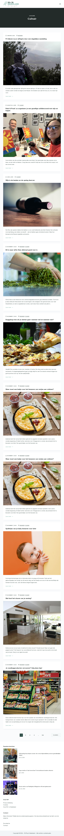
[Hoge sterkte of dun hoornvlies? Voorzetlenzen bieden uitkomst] (10, 772)
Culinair (21, 105)
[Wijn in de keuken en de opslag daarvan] (32, 205)
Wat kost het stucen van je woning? (19, 598)
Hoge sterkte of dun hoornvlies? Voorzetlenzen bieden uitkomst (36, 770)
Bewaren (20, 35)
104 (43, 735)
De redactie (6, 823)
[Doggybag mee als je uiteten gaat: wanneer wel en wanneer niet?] (32, 344)
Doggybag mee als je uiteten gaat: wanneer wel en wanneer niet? (30, 320)
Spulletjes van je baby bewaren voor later (21, 529)
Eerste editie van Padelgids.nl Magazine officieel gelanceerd (35, 786)
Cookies (5, 805)
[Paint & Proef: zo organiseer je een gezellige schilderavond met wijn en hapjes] (32, 135)
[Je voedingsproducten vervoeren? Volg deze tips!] (32, 692)
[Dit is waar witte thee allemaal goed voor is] (32, 274)
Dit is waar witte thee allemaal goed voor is (22, 250)
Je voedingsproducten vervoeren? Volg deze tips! (24, 668)
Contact (5, 825)
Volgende (55, 735)
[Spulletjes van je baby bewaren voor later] (32, 553)
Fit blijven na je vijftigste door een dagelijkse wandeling (26, 39)
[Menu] (60, 4)
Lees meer (8, 96)
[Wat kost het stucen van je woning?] (32, 623)
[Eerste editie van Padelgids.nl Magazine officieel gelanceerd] (10, 788)
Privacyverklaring (8, 803)
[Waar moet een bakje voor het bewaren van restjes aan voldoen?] (32, 414)
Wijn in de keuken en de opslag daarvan (20, 180)
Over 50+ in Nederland (9, 807)
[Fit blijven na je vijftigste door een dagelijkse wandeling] (32, 63)
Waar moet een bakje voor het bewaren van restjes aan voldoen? (30, 389)
